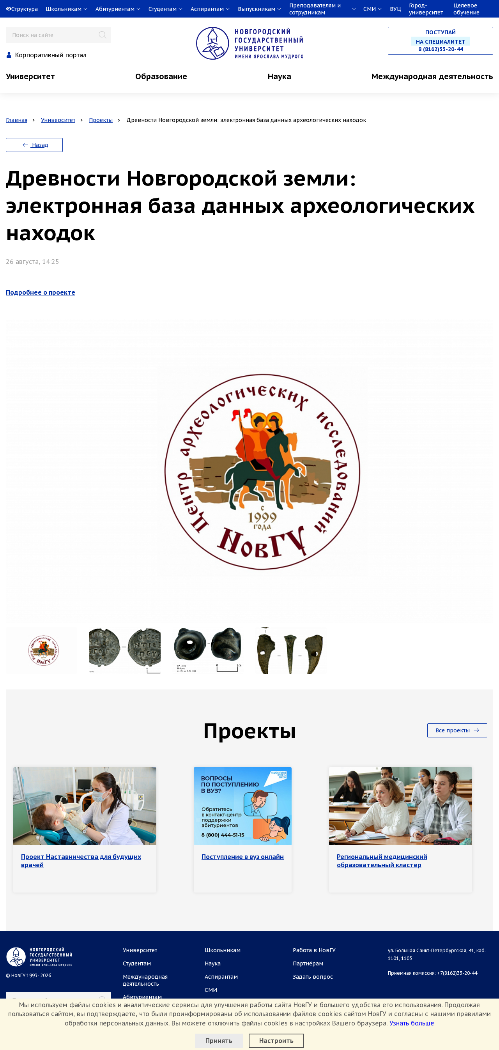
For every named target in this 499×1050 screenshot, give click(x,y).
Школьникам (223, 950)
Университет (30, 76)
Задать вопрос (313, 976)
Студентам (137, 963)
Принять (218, 1041)
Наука (279, 76)
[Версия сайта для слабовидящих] (1, 8)
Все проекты (453, 730)
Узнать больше (411, 1023)
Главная (16, 120)
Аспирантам (221, 976)
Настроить (276, 1041)
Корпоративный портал (51, 55)
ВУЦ (395, 8)
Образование (161, 76)
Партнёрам (308, 963)
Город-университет (426, 9)
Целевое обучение (466, 9)
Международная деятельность (432, 76)
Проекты (101, 120)
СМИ (211, 989)
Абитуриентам (142, 997)
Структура (24, 8)
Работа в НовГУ (314, 950)
